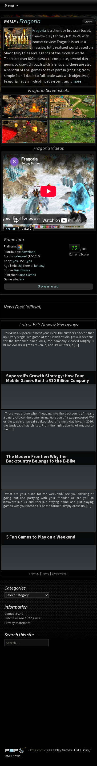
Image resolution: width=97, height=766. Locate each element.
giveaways (59, 573)
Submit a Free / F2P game (22, 618)
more (77, 81)
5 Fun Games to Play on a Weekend (40, 537)
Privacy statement (17, 623)
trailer (10, 229)
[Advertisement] (48, 698)
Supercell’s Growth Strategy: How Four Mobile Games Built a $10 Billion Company (47, 378)
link (22, 279)
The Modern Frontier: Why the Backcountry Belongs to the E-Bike (41, 459)
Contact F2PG (14, 613)
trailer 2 (26, 228)
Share (88, 22)
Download (48, 286)
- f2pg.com (35, 750)
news (45, 573)
